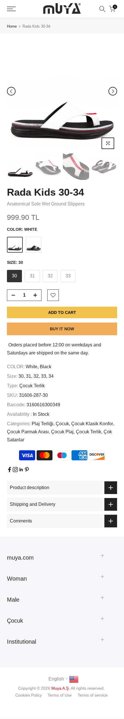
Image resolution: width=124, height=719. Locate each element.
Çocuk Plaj (62, 431)
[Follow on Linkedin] (21, 469)
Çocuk (62, 423)
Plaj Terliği (42, 423)
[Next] (112, 91)
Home (12, 26)
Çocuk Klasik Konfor (92, 423)
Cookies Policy (28, 695)
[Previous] (11, 91)
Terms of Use (60, 695)
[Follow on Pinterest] (26, 469)
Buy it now (62, 329)
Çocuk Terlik (32, 385)
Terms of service (93, 695)
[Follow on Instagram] (15, 469)
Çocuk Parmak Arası (28, 431)
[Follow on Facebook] (9, 469)
